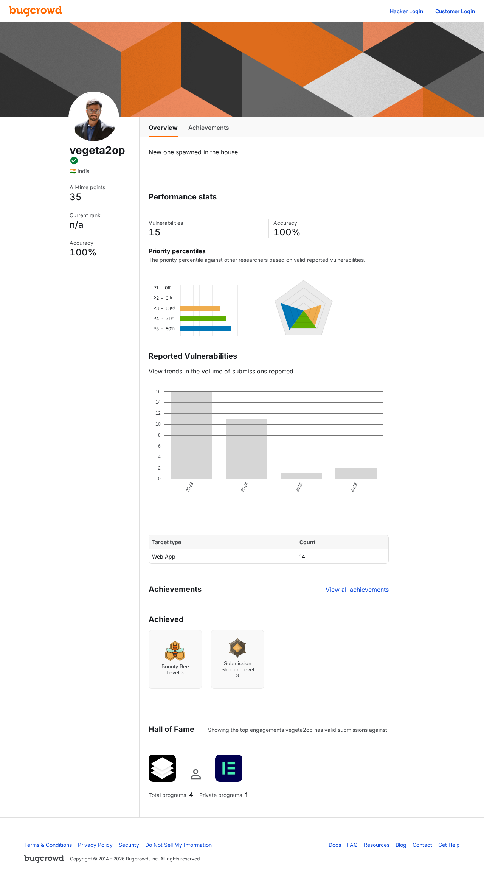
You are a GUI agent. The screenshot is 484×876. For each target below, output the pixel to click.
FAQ (352, 845)
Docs (335, 845)
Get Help (449, 845)
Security (129, 845)
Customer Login (455, 11)
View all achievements (357, 589)
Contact (422, 845)
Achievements (208, 127)
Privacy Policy (95, 845)
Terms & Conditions (48, 845)
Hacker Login (406, 11)
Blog (401, 845)
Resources (376, 845)
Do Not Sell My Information (178, 845)
